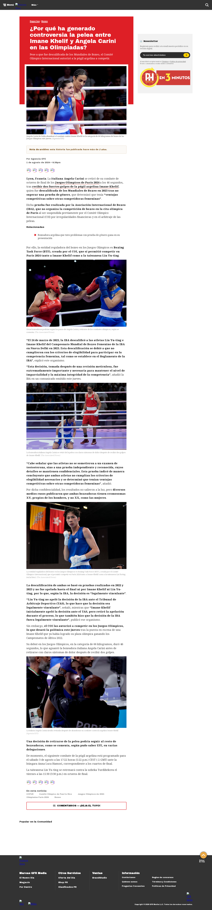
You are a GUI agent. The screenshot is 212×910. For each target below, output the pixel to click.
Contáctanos (128, 877)
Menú (10, 5)
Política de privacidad (178, 61)
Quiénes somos (129, 882)
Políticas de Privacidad (164, 886)
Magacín (24, 882)
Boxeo (44, 21)
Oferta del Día (66, 878)
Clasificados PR (67, 887)
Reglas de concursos (162, 877)
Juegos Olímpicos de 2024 (91, 794)
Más (33, 5)
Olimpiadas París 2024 (37, 797)
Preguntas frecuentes (133, 886)
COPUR (29, 794)
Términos (165, 61)
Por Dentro (25, 887)
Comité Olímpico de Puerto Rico (55, 794)
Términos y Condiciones (164, 882)
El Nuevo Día (26, 878)
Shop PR (63, 882)
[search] (207, 5)
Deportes (35, 21)
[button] (35, 170)
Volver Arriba (202, 861)
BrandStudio (99, 878)
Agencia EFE (38, 159)
